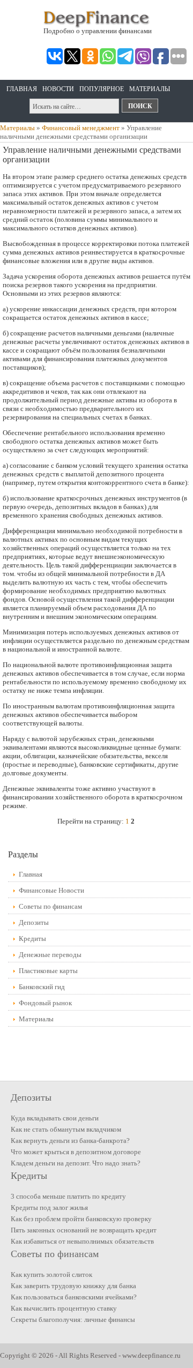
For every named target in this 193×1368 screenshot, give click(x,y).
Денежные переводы (50, 955)
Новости (58, 89)
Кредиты (32, 939)
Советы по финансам (50, 906)
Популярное (101, 89)
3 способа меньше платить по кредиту (68, 1196)
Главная (21, 89)
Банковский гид (42, 987)
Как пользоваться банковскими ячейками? (74, 1297)
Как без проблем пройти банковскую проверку (81, 1219)
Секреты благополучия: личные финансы (73, 1319)
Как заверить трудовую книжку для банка (73, 1286)
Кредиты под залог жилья (49, 1207)
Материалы (149, 89)
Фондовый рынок (45, 1003)
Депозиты (34, 922)
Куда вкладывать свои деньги (55, 1118)
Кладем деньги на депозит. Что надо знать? (75, 1163)
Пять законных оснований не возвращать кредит (84, 1230)
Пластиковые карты (48, 971)
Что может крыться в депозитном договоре (76, 1152)
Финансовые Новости (51, 890)
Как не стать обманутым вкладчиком (66, 1129)
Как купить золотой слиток (51, 1274)
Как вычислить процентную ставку (64, 1308)
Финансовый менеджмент (81, 128)
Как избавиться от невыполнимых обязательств (82, 1241)
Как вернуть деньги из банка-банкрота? (70, 1141)
